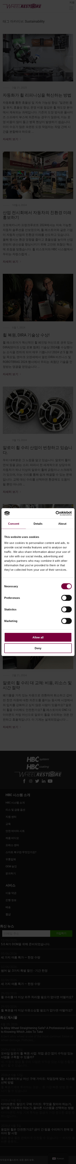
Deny (38, 648)
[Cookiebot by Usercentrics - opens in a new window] (55, 513)
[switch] (66, 598)
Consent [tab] (13, 523)
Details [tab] (38, 523)
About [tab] (62, 523)
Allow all (38, 637)
